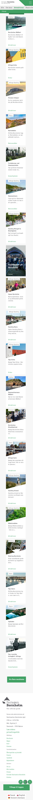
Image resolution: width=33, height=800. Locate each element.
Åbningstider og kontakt (14, 752)
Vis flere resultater (16, 679)
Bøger (8, 741)
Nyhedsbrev (10, 760)
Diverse (9, 746)
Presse (9, 772)
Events (9, 755)
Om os (8, 766)
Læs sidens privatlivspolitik (13, 731)
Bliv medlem (10, 769)
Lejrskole (9, 758)
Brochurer (10, 738)
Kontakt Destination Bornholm (16, 774)
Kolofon (9, 777)
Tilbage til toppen (16, 787)
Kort (8, 743)
